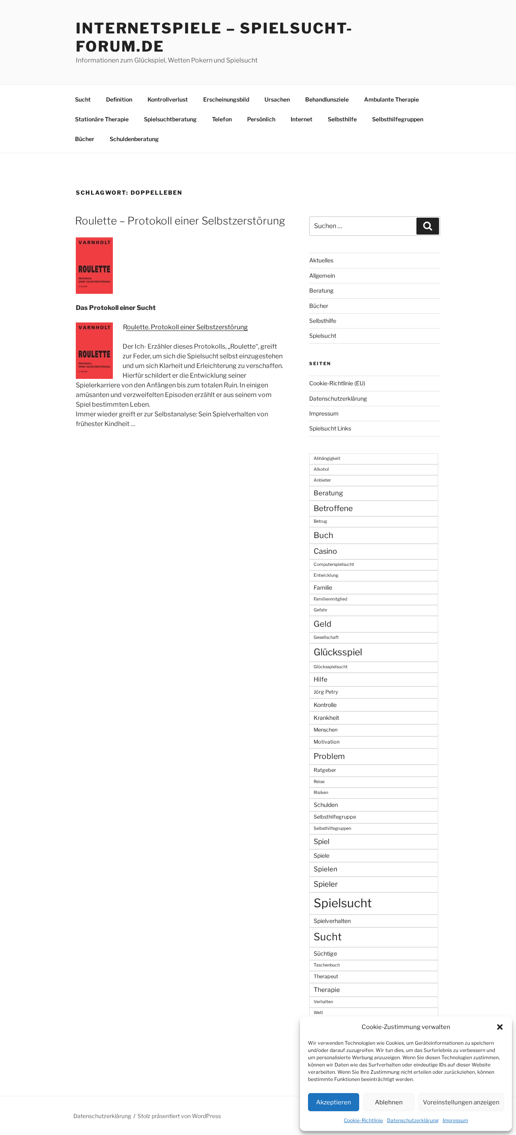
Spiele (321, 855)
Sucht (83, 99)
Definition (119, 99)
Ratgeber (325, 770)
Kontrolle (325, 704)
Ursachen (277, 99)
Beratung (321, 290)
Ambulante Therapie (391, 99)
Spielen (325, 869)
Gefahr (320, 610)
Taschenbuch (327, 965)
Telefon (222, 119)
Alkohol (321, 469)
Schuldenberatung (134, 138)
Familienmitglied (330, 599)
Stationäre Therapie (102, 119)
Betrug (320, 521)
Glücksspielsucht (330, 666)
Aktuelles (321, 260)
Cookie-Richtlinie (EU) (337, 383)
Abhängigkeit (327, 458)
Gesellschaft (326, 637)
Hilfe (320, 679)
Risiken (321, 792)
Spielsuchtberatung (170, 119)
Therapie (327, 990)
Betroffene (333, 508)
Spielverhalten (332, 920)
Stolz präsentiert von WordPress (179, 1115)
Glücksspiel (338, 652)
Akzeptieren (333, 1102)
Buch (323, 535)
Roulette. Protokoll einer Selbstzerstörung (185, 327)
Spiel (321, 841)
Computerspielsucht (334, 564)
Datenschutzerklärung (413, 1120)
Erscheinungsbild (226, 99)
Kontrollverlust (168, 99)
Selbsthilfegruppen (397, 119)
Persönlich (261, 119)
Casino (325, 551)
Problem (329, 756)
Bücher (84, 138)
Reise (319, 781)
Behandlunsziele (327, 99)
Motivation (326, 742)
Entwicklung (326, 575)
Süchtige (325, 953)
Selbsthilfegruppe (335, 817)
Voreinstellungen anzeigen (461, 1102)
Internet (301, 119)
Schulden (326, 804)
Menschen (325, 730)
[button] (500, 1027)
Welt (318, 1012)
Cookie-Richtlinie (363, 1120)
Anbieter (322, 480)
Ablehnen (389, 1102)
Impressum (455, 1120)
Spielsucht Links (330, 428)
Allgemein (322, 275)
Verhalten (323, 1001)
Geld (322, 624)
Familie (323, 587)
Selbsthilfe (342, 119)
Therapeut (326, 976)
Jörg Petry (326, 692)
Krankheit (326, 717)
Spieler (326, 884)
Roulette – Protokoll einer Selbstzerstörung (180, 220)
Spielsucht (322, 335)
